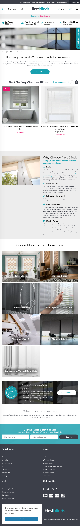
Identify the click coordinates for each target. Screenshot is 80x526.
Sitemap (4, 476)
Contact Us (5, 469)
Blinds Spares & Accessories (52, 466)
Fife (18, 52)
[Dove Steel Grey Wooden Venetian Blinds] (20, 105)
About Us (5, 460)
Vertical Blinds (48, 463)
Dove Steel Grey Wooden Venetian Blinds (20, 127)
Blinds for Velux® (49, 469)
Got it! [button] (21, 519)
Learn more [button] (9, 513)
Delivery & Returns (8, 498)
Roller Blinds (47, 457)
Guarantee (50, 2)
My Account (75, 2)
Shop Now (40, 71)
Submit (69, 437)
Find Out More (66, 392)
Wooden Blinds (48, 460)
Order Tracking (62, 2)
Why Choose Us (7, 463)
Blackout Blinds (48, 473)
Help (22, 9)
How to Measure (24, 2)
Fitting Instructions (38, 2)
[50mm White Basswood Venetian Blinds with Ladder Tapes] (60, 105)
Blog (3, 466)
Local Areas (11, 52)
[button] (72, 82)
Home (4, 52)
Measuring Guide (7, 489)
